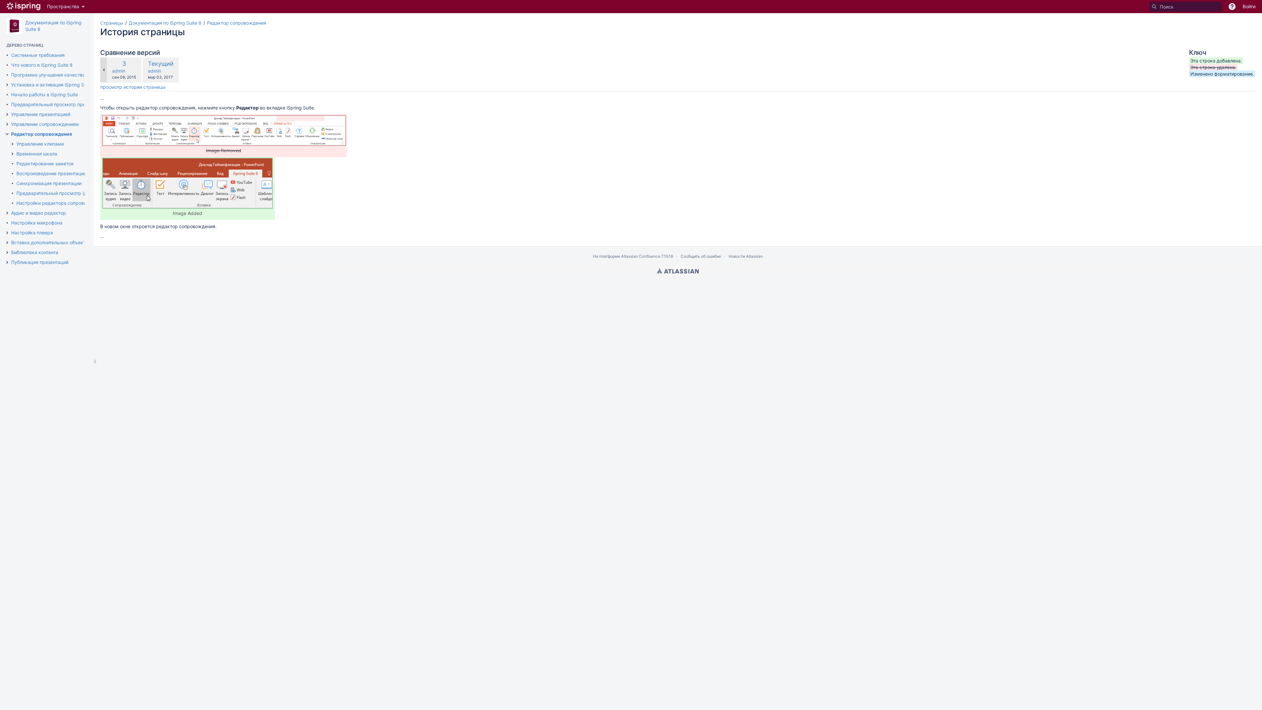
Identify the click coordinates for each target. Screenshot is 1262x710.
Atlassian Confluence (640, 256)
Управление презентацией (40, 114)
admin (118, 71)
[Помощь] (1232, 6)
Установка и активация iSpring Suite (51, 84)
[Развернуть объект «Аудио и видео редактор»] (7, 213)
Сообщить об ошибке (701, 256)
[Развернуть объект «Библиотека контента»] (7, 252)
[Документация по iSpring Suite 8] (14, 26)
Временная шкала (36, 153)
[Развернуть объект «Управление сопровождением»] (7, 124)
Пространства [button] (63, 6)
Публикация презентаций (39, 262)
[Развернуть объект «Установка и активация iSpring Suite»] (7, 84)
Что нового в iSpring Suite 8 (42, 65)
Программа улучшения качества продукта (59, 75)
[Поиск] (1154, 6)
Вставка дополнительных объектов (51, 242)
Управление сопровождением (45, 124)
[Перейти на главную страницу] (23, 6)
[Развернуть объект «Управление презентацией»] (7, 114)
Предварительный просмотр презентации (58, 104)
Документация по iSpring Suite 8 (165, 23)
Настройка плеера (32, 232)
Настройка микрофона (36, 222)
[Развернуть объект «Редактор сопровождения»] (7, 134)
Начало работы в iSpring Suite (44, 94)
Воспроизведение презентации (51, 173)
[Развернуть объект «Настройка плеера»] (7, 232)
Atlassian (678, 271)
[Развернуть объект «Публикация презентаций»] (7, 262)
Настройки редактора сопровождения (60, 203)
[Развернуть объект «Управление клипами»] (12, 144)
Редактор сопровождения (41, 134)
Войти (1249, 6)
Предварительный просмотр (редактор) (61, 193)
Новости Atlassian (746, 256)
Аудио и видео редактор (38, 213)
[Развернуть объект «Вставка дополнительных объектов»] (7, 242)
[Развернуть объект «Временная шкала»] (12, 153)
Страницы (111, 23)
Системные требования (38, 55)
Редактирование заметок (45, 163)
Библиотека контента (34, 252)
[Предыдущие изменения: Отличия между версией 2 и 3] (103, 70)
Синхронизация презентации (49, 183)
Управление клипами (40, 144)
